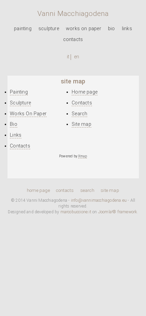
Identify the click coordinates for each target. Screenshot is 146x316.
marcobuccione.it (75, 212)
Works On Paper (83, 29)
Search (79, 114)
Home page (84, 92)
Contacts (73, 39)
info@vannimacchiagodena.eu (99, 200)
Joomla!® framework (117, 212)
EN (76, 57)
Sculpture (48, 29)
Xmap (82, 156)
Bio (111, 29)
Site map (81, 124)
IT (68, 57)
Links (127, 29)
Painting (23, 29)
